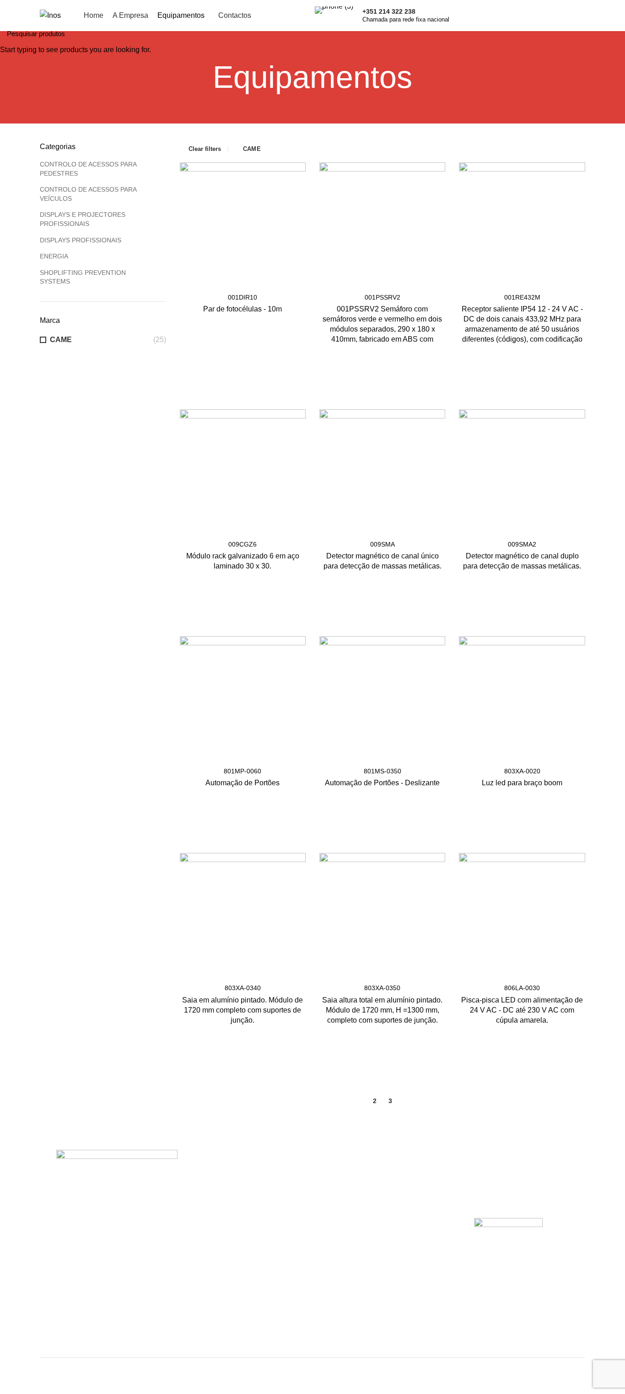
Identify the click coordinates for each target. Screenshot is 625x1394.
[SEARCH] (612, 33)
